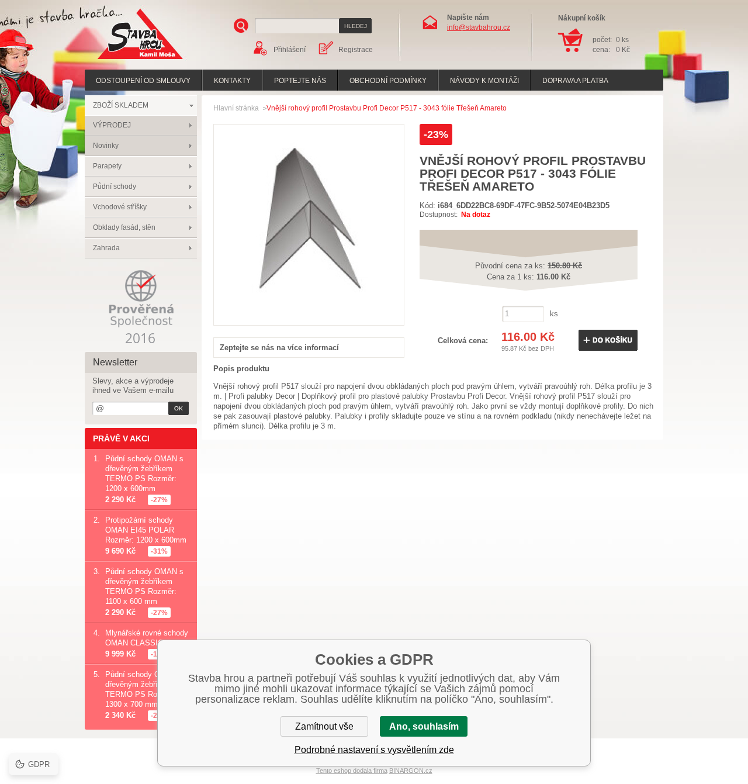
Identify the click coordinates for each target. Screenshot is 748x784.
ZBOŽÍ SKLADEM (120, 105)
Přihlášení (289, 50)
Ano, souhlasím (424, 726)
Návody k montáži (484, 81)
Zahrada (106, 248)
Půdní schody (114, 186)
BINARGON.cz (410, 770)
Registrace (355, 50)
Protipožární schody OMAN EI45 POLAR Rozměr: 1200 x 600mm (145, 530)
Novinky (106, 145)
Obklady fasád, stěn (124, 227)
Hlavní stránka (236, 108)
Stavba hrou (122, 60)
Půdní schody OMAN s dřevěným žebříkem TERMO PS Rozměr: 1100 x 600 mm (144, 586)
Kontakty (232, 81)
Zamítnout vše (324, 726)
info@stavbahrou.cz (478, 27)
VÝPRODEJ (112, 125)
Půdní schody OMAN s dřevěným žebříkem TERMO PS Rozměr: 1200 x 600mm (144, 473)
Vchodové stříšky (120, 207)
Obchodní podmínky (388, 81)
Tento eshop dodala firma (351, 770)
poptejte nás (300, 81)
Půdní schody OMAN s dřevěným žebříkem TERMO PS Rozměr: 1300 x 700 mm (144, 689)
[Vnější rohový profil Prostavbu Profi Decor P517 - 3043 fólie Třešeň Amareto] (309, 312)
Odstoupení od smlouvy (143, 81)
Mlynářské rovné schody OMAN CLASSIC (146, 637)
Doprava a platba (575, 81)
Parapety (107, 166)
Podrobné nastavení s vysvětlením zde (374, 750)
